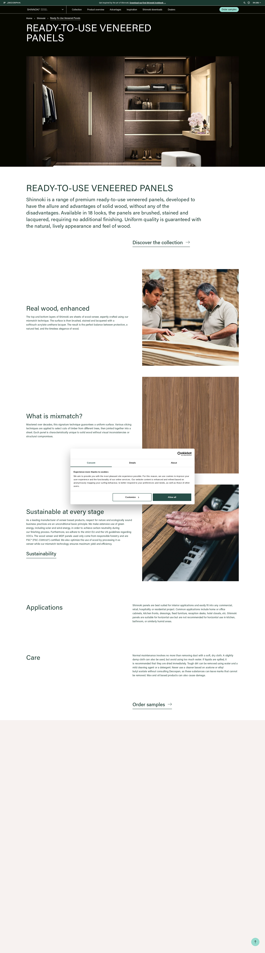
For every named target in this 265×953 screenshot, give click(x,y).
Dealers (171, 9)
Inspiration (132, 9)
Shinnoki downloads (152, 9)
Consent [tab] (91, 463)
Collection (77, 9)
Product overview (95, 9)
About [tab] (174, 463)
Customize (130, 497)
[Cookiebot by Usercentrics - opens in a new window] (179, 454)
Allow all (172, 497)
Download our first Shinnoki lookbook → (148, 2)
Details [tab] (132, 463)
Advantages (115, 9)
